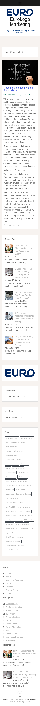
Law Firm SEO (10, 507)
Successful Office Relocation (15, 546)
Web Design (11, 640)
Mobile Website (11, 511)
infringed (7, 209)
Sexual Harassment (12, 528)
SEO (8, 630)
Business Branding (29, 95)
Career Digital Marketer (13, 459)
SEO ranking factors (22, 524)
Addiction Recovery (27, 438)
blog (7, 442)
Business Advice (11, 447)
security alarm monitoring (14, 520)
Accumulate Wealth (12, 438)
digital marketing (23, 472)
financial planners (11, 485)
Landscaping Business (23, 494)
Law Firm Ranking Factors (14, 502)
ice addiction (10, 490)
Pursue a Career (11, 515)
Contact (9, 593)
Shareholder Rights (27, 528)
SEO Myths (9, 524)
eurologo (18, 95)
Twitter (8, 583)
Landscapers (10, 494)
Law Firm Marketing (12, 498)
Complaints (24, 464)
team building (10, 550)
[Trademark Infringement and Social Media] (22, 74)
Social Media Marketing (13, 541)
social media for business (17, 103)
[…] (26, 262)
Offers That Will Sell (24, 511)
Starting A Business (14, 636)
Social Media (11, 633)
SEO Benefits (28, 520)
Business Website (11, 455)
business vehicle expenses (14, 451)
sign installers (10, 533)
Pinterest (9, 586)
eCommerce (11, 613)
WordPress (20, 550)
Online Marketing (13, 626)
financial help (22, 481)
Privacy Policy (12, 589)
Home (8, 573)
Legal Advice (11, 623)
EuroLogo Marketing (20, 21)
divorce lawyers (11, 477)
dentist (8, 468)
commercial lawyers (12, 464)
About (8, 576)
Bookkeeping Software (18, 442)
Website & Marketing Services (20, 701)
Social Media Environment (14, 537)
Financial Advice (13, 617)
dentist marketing (18, 468)
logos (19, 507)
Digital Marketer (11, 472)
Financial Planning (25, 485)
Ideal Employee (21, 490)
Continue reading (12, 225)
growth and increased (17, 124)
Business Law (12, 610)
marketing (26, 507)
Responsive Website (25, 515)
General (9, 620)
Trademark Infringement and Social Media (18, 89)
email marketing (11, 481)
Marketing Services (14, 579)
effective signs (22, 477)
